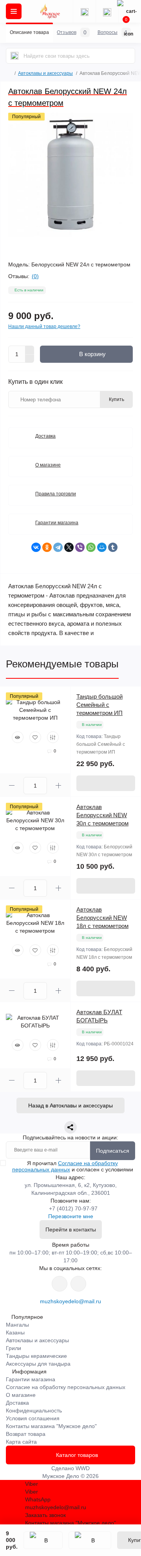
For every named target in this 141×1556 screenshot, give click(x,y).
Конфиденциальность (34, 1410)
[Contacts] (107, 11)
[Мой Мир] (102, 547)
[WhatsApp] (91, 547)
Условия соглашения (33, 1418)
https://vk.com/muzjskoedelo (59, 1284)
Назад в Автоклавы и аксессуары (70, 1105)
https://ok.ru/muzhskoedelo (78, 1284)
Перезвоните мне (70, 1216)
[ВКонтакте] (36, 547)
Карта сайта (21, 1442)
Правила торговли (55, 494)
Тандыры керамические (36, 1356)
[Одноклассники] (47, 547)
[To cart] (105, 783)
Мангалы (17, 1325)
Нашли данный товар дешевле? (44, 326)
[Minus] (29, 359)
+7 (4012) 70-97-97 (73, 1208)
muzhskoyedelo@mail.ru (70, 1301)
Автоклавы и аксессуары (45, 73)
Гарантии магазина (56, 522)
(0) (35, 276)
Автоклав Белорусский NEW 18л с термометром (102, 917)
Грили (13, 1348)
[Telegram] (58, 547)
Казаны (15, 1332)
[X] (69, 547)
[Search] (14, 56)
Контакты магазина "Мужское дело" (51, 1426)
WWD (83, 1468)
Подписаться (112, 1151)
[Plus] (29, 350)
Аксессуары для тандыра (38, 1364)
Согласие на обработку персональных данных (65, 1166)
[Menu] (14, 11)
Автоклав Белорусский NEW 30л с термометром (102, 815)
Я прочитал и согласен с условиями (72, 1166)
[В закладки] (43, 1540)
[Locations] (84, 11)
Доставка (45, 436)
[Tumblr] (113, 547)
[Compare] (53, 737)
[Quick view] (18, 737)
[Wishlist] (35, 737)
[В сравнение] (90, 1540)
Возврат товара (25, 1434)
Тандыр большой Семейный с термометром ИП (99, 704)
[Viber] (80, 547)
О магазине (48, 465)
